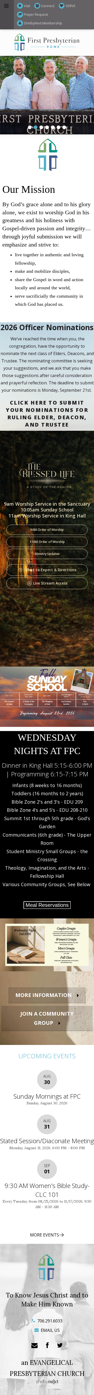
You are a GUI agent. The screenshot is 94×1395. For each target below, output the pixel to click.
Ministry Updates (47, 554)
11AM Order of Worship (47, 542)
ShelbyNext (47, 1382)
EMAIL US (50, 1330)
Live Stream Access (50, 583)
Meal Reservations (47, 905)
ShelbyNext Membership (43, 23)
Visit (27, 5)
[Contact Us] (34, 1345)
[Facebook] (47, 1345)
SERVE (70, 5)
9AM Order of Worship (47, 529)
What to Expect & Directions (50, 569)
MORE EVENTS (44, 1235)
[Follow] (60, 1345)
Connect (47, 5)
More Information (43, 995)
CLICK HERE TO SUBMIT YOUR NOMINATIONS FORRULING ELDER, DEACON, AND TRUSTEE (47, 413)
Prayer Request (36, 14)
